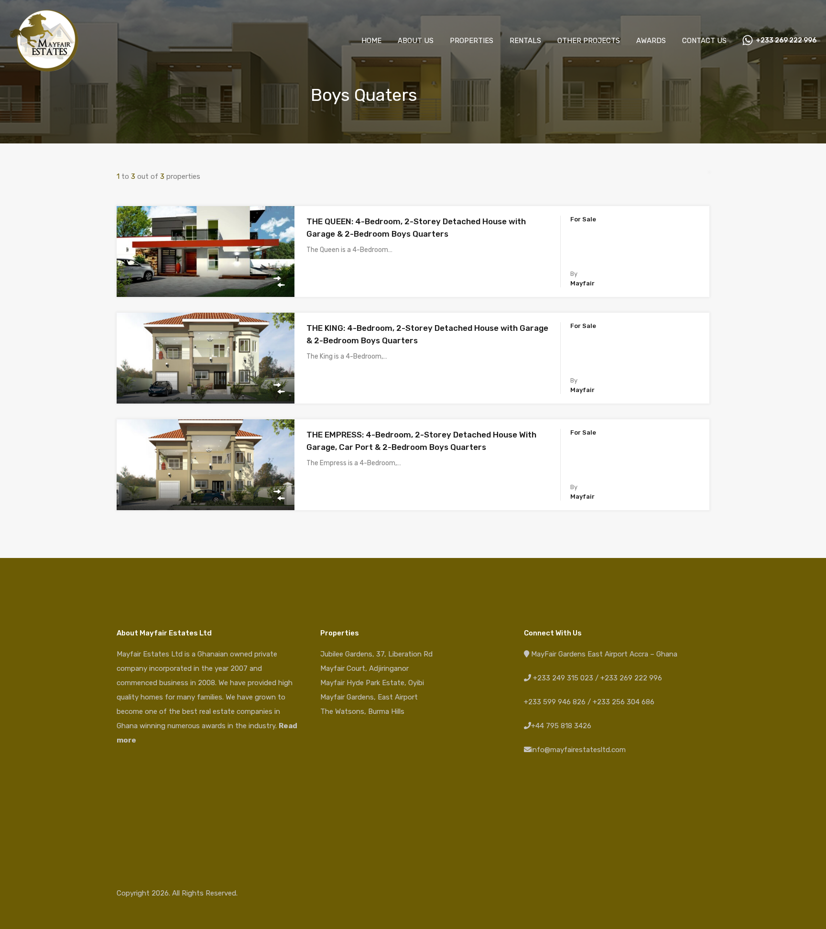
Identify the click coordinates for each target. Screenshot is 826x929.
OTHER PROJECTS (588, 40)
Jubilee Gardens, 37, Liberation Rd (376, 654)
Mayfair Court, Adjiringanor (364, 668)
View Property (205, 279)
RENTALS (525, 40)
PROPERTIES (471, 40)
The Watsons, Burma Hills (362, 711)
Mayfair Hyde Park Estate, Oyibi (372, 682)
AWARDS (651, 40)
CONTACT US (704, 40)
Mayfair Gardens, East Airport (369, 697)
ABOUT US (416, 40)
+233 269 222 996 (786, 40)
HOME (371, 40)
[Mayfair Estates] (44, 67)
